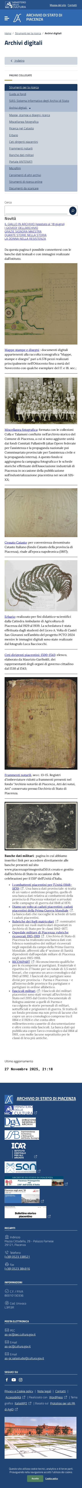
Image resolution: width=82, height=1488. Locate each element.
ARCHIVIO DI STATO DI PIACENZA (46, 1098)
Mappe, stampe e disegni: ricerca (29, 115)
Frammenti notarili (21, 148)
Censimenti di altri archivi (25, 175)
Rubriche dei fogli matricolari (33, 921)
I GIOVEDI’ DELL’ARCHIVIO (21, 228)
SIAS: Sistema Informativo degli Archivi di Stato (39, 100)
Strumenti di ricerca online (25, 181)
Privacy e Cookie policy (19, 1391)
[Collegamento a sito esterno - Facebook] (7, 1379)
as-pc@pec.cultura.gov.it (20, 1334)
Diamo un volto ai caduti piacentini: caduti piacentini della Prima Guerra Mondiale (42, 908)
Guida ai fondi (17, 94)
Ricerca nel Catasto (21, 128)
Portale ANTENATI (20, 161)
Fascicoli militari (23, 991)
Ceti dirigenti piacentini (23, 141)
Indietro (19, 60)
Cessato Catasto (16, 542)
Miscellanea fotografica (24, 121)
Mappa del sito (58, 5)
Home (8, 33)
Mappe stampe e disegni (22, 350)
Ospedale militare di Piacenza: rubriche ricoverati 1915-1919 (40, 934)
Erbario (13, 135)
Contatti (72, 5)
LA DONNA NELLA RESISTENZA (25, 238)
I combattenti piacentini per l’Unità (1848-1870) (42, 886)
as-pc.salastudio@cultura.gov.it (24, 1358)
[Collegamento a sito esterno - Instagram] (20, 1379)
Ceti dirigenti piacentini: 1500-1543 (30, 655)
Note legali (44, 1391)
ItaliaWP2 (21, 1403)
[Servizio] (72, 211)
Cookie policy (51, 1478)
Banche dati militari (21, 155)
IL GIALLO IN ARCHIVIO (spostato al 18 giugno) (34, 224)
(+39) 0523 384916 (17, 1268)
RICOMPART (21, 962)
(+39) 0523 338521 (17, 1257)
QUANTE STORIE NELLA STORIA (26, 235)
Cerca (8, 202)
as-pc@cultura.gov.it (18, 1346)
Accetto (35, 1478)
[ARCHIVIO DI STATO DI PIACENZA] (17, 17)
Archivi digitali (18, 107)
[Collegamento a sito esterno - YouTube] (13, 1379)
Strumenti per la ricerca (28, 33)
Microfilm (15, 168)
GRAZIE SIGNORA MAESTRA (23, 231)
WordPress (56, 1397)
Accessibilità (13, 1397)
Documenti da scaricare (24, 188)
